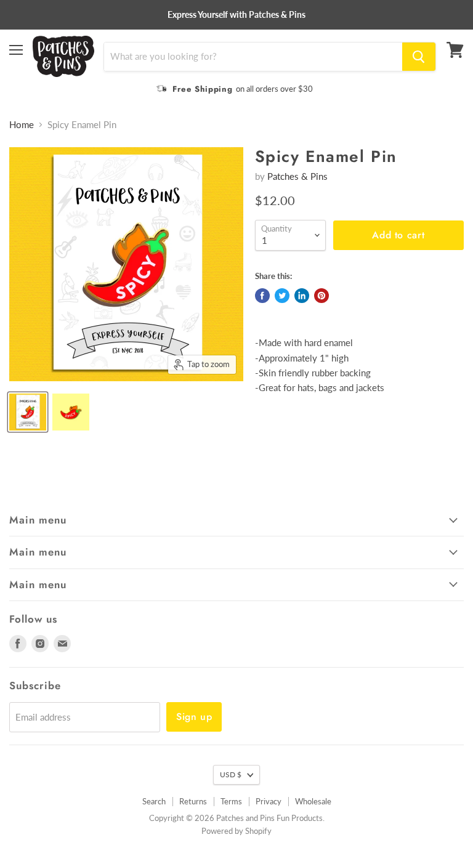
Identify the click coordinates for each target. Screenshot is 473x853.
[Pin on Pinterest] (321, 295)
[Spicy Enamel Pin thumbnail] (27, 412)
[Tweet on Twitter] (282, 295)
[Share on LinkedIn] (301, 295)
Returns (193, 801)
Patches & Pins (297, 176)
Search (154, 801)
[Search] (418, 56)
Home (21, 124)
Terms (231, 801)
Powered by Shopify (236, 831)
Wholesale (313, 801)
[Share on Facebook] (262, 295)
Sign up (194, 716)
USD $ (230, 774)
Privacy (268, 801)
